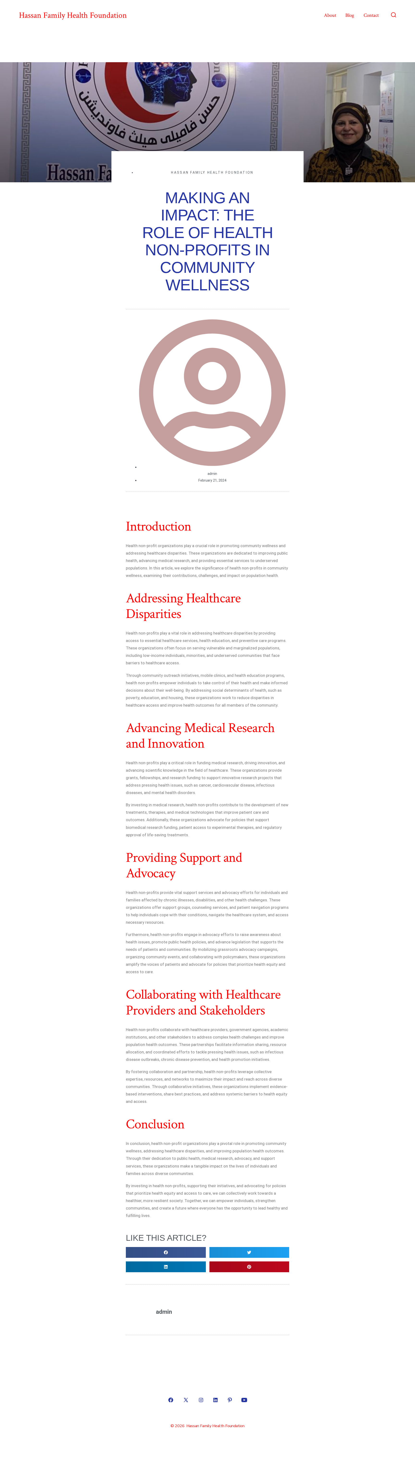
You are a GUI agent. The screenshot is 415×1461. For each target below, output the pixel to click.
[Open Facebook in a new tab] (170, 1388)
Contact (371, 15)
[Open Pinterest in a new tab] (230, 1388)
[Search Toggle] (393, 15)
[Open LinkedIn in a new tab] (215, 1388)
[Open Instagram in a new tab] (201, 1388)
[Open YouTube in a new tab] (244, 1388)
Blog (349, 15)
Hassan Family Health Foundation (212, 172)
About (330, 15)
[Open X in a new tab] (185, 1388)
